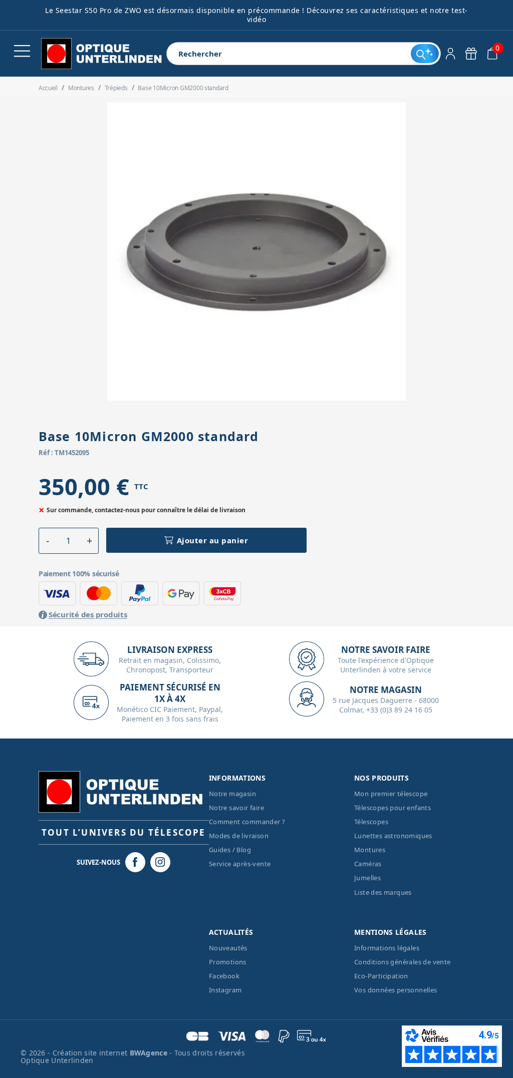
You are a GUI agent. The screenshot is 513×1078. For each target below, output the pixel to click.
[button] (48, 540)
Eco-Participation (381, 975)
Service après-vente (240, 863)
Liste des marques (383, 892)
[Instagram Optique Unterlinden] (160, 862)
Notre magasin (232, 793)
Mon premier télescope (390, 793)
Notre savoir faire (236, 807)
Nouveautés (228, 947)
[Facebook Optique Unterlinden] (135, 862)
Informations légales (386, 947)
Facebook (224, 975)
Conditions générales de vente (402, 961)
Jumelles (367, 877)
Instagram (225, 989)
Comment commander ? (247, 821)
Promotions (227, 961)
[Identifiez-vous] (450, 54)
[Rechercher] (424, 53)
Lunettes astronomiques (393, 835)
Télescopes (371, 821)
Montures (369, 849)
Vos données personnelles (395, 989)
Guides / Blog (230, 849)
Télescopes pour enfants (392, 807)
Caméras (368, 863)
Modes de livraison (239, 835)
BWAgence (150, 1052)
